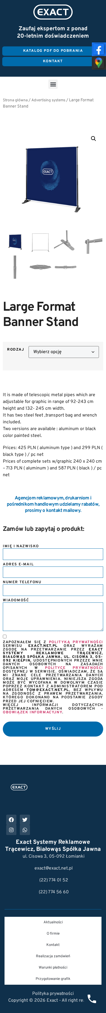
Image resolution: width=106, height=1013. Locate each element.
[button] (53, 84)
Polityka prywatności (53, 994)
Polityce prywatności (74, 668)
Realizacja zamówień (53, 956)
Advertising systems (48, 100)
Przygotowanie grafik (53, 979)
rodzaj (15, 350)
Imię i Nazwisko (21, 546)
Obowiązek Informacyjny (32, 712)
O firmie (53, 934)
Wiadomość (16, 600)
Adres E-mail (18, 564)
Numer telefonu (22, 582)
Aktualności (53, 922)
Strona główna (15, 100)
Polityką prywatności (76, 642)
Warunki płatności (53, 967)
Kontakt (53, 945)
